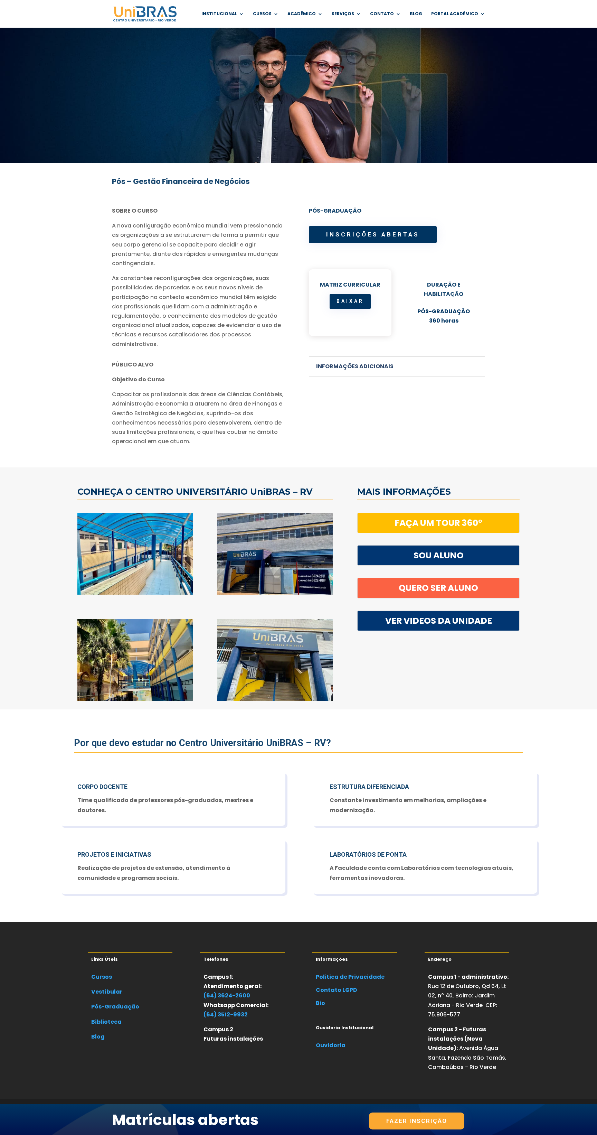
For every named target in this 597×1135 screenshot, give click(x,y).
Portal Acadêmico (454, 14)
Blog (416, 14)
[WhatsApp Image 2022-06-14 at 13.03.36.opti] (275, 699)
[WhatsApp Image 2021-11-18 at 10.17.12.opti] (135, 699)
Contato (382, 14)
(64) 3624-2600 (226, 995)
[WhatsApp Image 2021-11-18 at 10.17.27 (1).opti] (135, 593)
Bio (320, 1003)
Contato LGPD (336, 990)
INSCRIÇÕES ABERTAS (372, 234)
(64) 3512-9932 (225, 1014)
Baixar (350, 301)
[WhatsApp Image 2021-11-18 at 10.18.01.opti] (275, 593)
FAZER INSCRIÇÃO (416, 1120)
